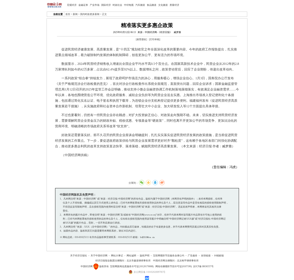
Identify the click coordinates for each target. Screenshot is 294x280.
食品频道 (151, 5)
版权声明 (144, 255)
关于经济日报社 (78, 255)
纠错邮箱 (219, 255)
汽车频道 (140, 5)
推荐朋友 (141, 39)
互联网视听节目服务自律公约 (168, 255)
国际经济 (106, 5)
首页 (67, 14)
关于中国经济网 (99, 255)
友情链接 (206, 255)
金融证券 (83, 5)
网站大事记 (117, 255)
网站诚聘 (131, 255)
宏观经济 (72, 5)
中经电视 (129, 5)
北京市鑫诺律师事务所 (139, 260)
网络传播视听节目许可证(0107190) (173, 266)
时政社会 (117, 5)
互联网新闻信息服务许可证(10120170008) (132, 266)
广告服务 (192, 255)
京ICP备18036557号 (203, 266)
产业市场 (94, 5)
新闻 (75, 14)
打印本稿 (154, 39)
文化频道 (163, 5)
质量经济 (174, 5)
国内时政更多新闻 (89, 14)
